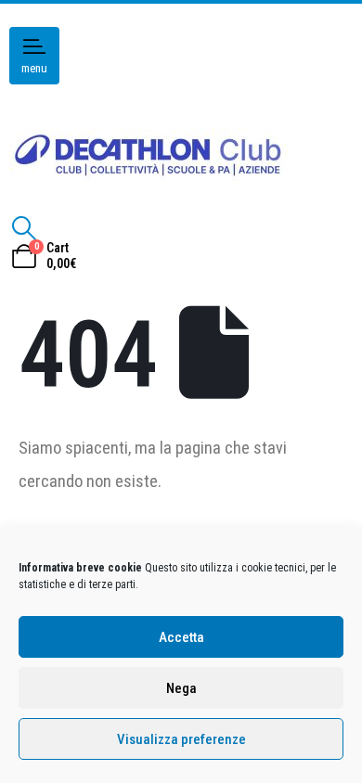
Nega (181, 688)
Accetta (181, 637)
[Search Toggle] (23, 228)
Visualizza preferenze (181, 739)
